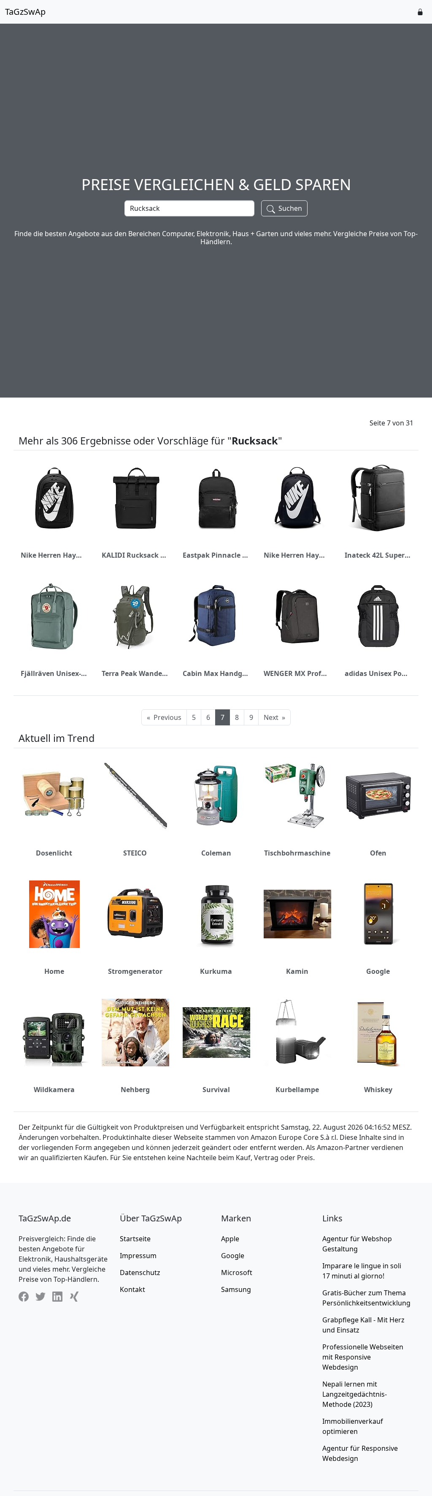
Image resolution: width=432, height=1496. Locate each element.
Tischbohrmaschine (297, 853)
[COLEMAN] (216, 796)
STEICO (135, 853)
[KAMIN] (297, 914)
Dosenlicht (54, 853)
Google (378, 971)
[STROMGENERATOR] (135, 914)
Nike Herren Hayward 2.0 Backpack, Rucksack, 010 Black (54, 555)
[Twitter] (40, 1296)
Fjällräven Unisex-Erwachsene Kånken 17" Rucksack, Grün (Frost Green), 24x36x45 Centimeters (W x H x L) (54, 673)
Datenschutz (140, 1272)
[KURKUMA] (216, 914)
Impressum (138, 1255)
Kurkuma (216, 971)
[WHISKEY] (378, 1032)
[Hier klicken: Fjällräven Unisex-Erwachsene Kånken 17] (54, 616)
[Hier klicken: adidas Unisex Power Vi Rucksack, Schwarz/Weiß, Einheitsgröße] (378, 616)
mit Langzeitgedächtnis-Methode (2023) (354, 1394)
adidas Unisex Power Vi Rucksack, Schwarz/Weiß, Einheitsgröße (378, 673)
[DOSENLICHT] (54, 796)
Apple (230, 1238)
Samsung (236, 1289)
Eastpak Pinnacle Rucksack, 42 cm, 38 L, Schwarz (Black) (216, 555)
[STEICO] (135, 796)
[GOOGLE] (378, 914)
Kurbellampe (297, 1089)
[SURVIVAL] (216, 1032)
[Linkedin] (57, 1296)
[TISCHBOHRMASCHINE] (297, 796)
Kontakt (132, 1289)
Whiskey (378, 1089)
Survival (216, 1089)
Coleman (216, 853)
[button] (420, 12)
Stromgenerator (135, 971)
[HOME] (54, 914)
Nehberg (135, 1089)
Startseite (135, 1238)
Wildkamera (54, 1089)
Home (54, 971)
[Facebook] (24, 1296)
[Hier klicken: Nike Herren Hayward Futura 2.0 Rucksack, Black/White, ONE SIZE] (297, 498)
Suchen (289, 208)
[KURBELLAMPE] (297, 1032)
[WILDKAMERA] (54, 1032)
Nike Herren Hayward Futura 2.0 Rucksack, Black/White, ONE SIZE (297, 555)
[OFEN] (378, 795)
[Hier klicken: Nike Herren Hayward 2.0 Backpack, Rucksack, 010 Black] (54, 498)
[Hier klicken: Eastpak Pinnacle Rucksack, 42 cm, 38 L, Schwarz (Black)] (216, 498)
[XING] (74, 1296)
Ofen (378, 853)
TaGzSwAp (25, 11)
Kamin (297, 971)
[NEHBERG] (135, 1032)
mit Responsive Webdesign (362, 1357)
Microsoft (236, 1272)
